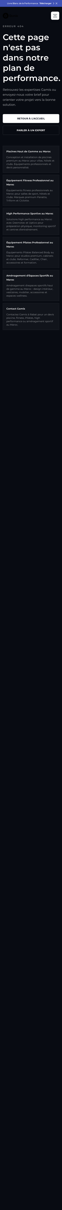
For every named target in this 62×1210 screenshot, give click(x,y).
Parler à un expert (31, 130)
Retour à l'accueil (31, 118)
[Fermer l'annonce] (56, 3)
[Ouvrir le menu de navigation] (55, 16)
